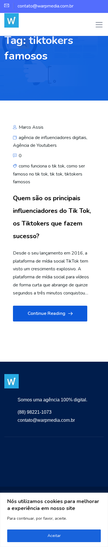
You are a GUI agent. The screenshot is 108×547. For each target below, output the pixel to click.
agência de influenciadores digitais (52, 137)
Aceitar (54, 535)
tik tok (56, 174)
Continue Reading (46, 313)
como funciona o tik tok (42, 166)
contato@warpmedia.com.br (46, 420)
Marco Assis (30, 127)
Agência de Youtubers (35, 145)
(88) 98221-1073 (35, 412)
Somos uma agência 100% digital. (52, 399)
